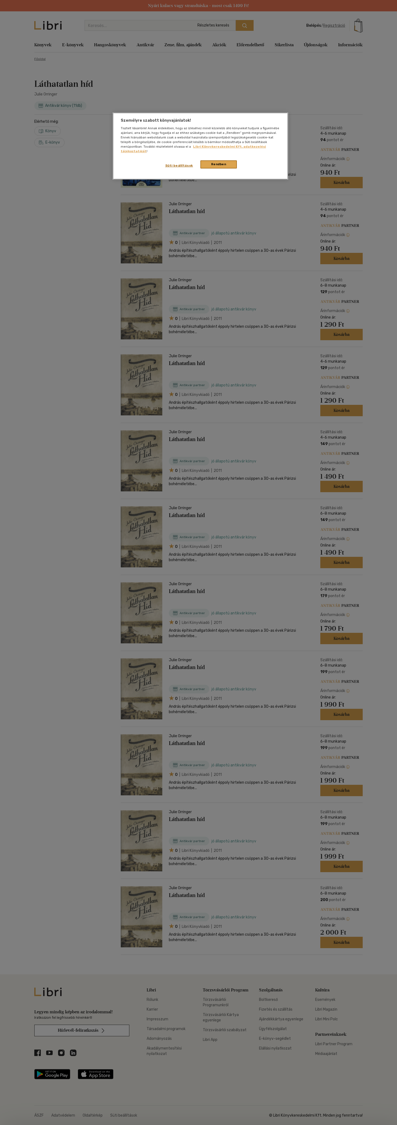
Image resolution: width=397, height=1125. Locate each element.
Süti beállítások (179, 165)
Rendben (218, 164)
